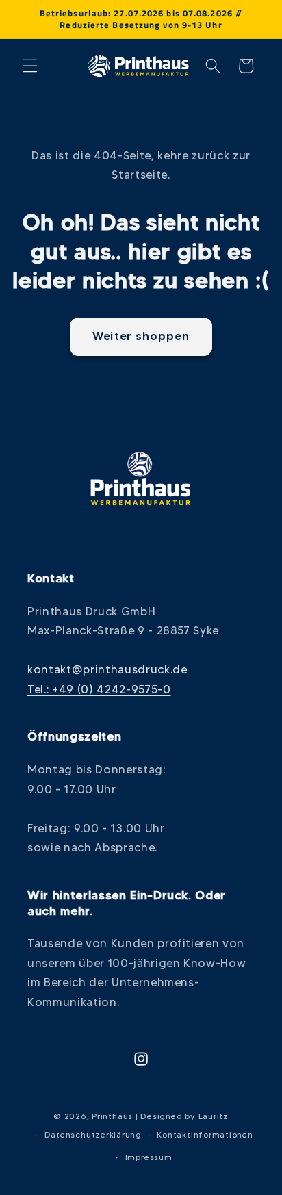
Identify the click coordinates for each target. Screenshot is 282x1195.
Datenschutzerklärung (93, 1134)
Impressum (148, 1157)
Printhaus (112, 1116)
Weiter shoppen (140, 336)
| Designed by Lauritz (182, 1116)
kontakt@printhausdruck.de (107, 669)
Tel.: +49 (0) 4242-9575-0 (99, 689)
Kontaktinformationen (205, 1134)
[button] (30, 65)
